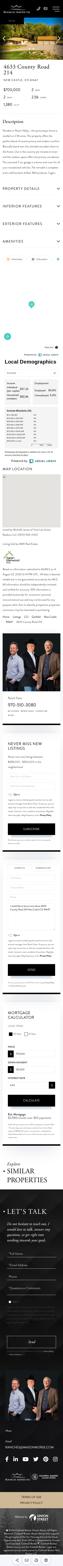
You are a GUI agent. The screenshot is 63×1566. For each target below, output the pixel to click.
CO (26, 617)
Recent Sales (27, 711)
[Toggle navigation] (55, 9)
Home (6, 617)
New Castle (50, 617)
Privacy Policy (45, 815)
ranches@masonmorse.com (29, 1445)
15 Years (32, 1034)
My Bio (11, 715)
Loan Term (15, 1026)
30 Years (17, 1034)
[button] (5, 39)
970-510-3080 (22, 705)
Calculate (31, 1100)
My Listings (13, 711)
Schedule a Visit (43, 868)
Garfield (36, 617)
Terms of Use (31, 1497)
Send (31, 970)
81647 (9, 622)
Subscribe (31, 829)
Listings (17, 617)
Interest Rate (16, 1078)
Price (11, 1047)
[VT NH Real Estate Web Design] (31, 1518)
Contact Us (19, 868)
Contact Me (41, 711)
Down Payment (17, 1062)
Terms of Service (16, 986)
